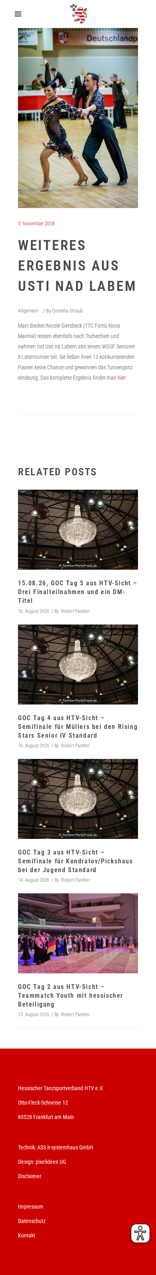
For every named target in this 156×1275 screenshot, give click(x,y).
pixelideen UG (51, 1162)
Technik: (27, 1147)
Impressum (30, 1206)
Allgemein (28, 311)
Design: (26, 1162)
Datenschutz (32, 1221)
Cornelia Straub (67, 311)
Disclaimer (29, 1176)
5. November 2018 (36, 223)
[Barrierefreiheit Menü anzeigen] (140, 1233)
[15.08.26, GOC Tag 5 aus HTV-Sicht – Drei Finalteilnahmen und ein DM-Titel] (78, 530)
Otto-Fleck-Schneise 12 (43, 1102)
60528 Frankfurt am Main (46, 1117)
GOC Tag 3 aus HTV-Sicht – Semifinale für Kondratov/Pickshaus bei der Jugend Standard (75, 861)
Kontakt (26, 1235)
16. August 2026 (33, 611)
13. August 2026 (33, 1014)
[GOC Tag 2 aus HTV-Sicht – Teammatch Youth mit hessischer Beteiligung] (78, 933)
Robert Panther (75, 611)
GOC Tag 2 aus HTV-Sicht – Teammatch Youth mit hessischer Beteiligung (70, 995)
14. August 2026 (33, 880)
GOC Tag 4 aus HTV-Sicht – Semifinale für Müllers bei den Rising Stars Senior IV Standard (78, 726)
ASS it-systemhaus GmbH (65, 1147)
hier (122, 377)
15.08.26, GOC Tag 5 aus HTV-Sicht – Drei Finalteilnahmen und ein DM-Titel (78, 591)
